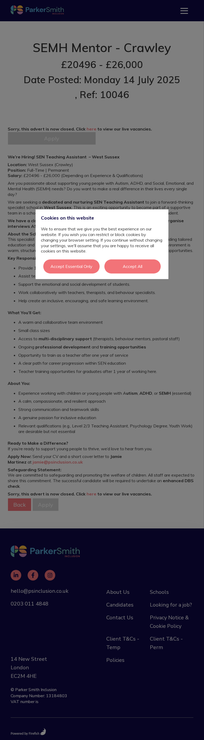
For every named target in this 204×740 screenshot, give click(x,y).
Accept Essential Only (71, 266)
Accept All (132, 266)
